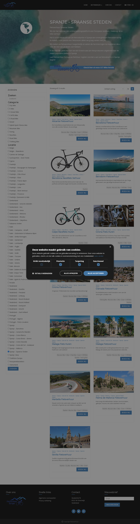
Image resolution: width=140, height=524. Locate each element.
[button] (42, 273)
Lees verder (98, 256)
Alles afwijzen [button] (71, 273)
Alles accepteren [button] (96, 273)
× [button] (110, 247)
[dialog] (70, 262)
